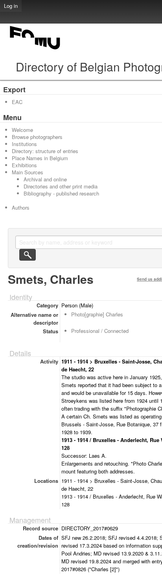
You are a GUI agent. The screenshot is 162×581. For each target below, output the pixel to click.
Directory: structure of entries (45, 151)
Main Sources (27, 172)
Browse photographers (37, 137)
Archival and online (45, 179)
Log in (11, 5)
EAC (17, 102)
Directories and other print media (61, 186)
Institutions (24, 144)
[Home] (35, 49)
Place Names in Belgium (40, 158)
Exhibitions (24, 165)
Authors (20, 207)
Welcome (22, 129)
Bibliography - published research (61, 193)
